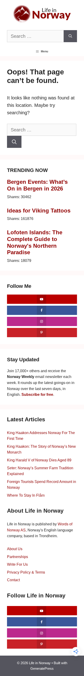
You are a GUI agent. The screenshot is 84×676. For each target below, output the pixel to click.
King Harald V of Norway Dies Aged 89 (39, 460)
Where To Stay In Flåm (26, 495)
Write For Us (17, 564)
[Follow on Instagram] (42, 321)
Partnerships (17, 557)
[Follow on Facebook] (42, 310)
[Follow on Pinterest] (42, 332)
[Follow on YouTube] (42, 299)
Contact (13, 580)
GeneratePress (42, 668)
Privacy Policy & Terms (26, 572)
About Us (14, 549)
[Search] (70, 36)
